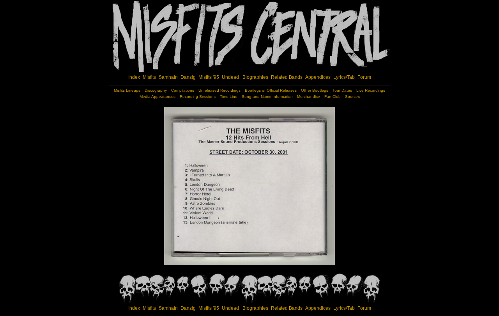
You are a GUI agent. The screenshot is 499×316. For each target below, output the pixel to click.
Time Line (228, 96)
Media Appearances (157, 96)
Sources (352, 96)
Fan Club (332, 96)
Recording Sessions (198, 96)
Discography (156, 90)
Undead (230, 77)
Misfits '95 (208, 77)
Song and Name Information (267, 96)
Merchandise (308, 96)
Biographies (255, 77)
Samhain (168, 77)
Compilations (182, 90)
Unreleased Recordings (219, 90)
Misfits (149, 77)
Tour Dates (342, 90)
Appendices (318, 77)
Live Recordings (370, 90)
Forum (364, 77)
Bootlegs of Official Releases (271, 90)
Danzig (188, 77)
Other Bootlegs (314, 90)
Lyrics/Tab (344, 77)
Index (134, 77)
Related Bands (287, 77)
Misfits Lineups (127, 90)
